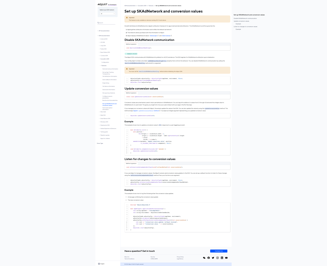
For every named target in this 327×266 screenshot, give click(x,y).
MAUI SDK (103, 112)
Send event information (108, 89)
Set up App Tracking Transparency (108, 73)
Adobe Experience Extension (108, 128)
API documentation (104, 30)
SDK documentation (104, 35)
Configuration (105, 62)
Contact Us (219, 251)
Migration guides (105, 135)
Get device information (108, 86)
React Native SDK (105, 52)
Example (238, 24)
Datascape (153, 35)
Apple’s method (146, 111)
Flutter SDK (103, 49)
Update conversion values (241, 21)
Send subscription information (107, 108)
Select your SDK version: (107, 10)
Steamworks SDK (105, 125)
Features (103, 65)
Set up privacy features (108, 93)
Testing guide (104, 131)
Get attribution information (109, 76)
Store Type (100, 143)
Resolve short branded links (110, 100)
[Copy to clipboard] (228, 47)
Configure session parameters (107, 97)
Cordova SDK (104, 55)
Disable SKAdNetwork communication (245, 18)
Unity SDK (103, 45)
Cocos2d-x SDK (104, 59)
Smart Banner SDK (105, 118)
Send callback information (109, 79)
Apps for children (105, 138)
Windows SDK (104, 122)
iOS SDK (102, 42)
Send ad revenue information (110, 69)
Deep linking (105, 83)
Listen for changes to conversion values (245, 26)
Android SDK (103, 39)
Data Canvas (166, 35)
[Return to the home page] (102, 4)
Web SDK (103, 115)
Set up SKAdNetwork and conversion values (109, 104)
